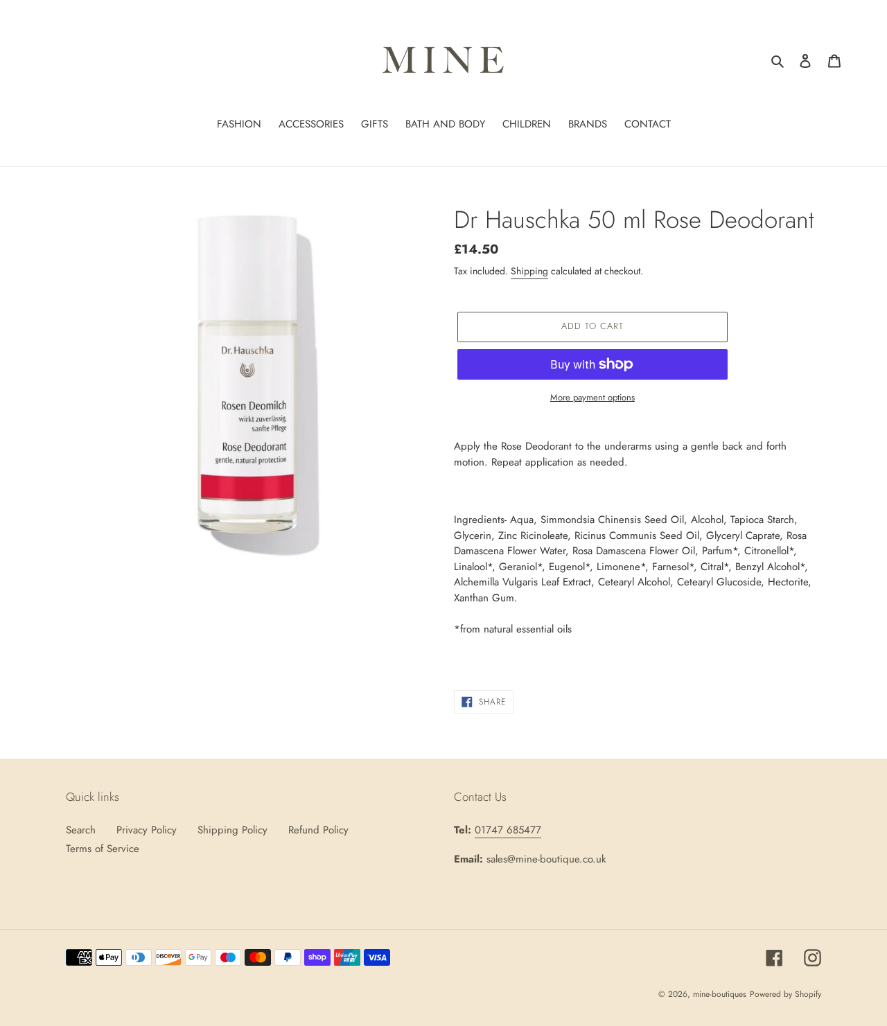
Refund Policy (318, 830)
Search (81, 830)
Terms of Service (102, 848)
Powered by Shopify (785, 994)
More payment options (592, 397)
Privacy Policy (146, 830)
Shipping (529, 271)
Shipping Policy (232, 830)
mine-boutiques (719, 994)
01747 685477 (508, 830)
